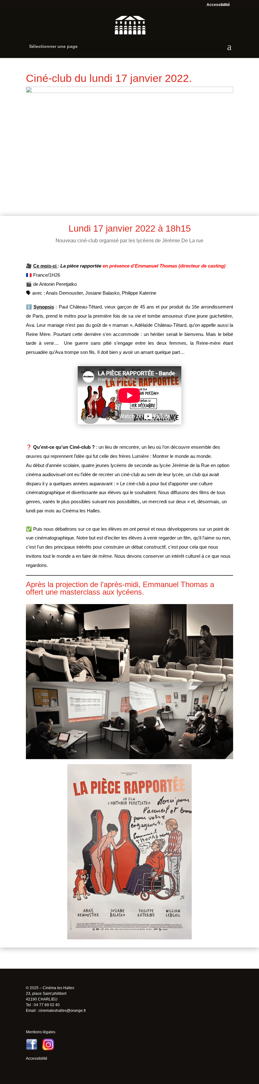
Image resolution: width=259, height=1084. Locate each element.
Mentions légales (40, 1032)
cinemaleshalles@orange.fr (62, 1010)
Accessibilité (218, 5)
